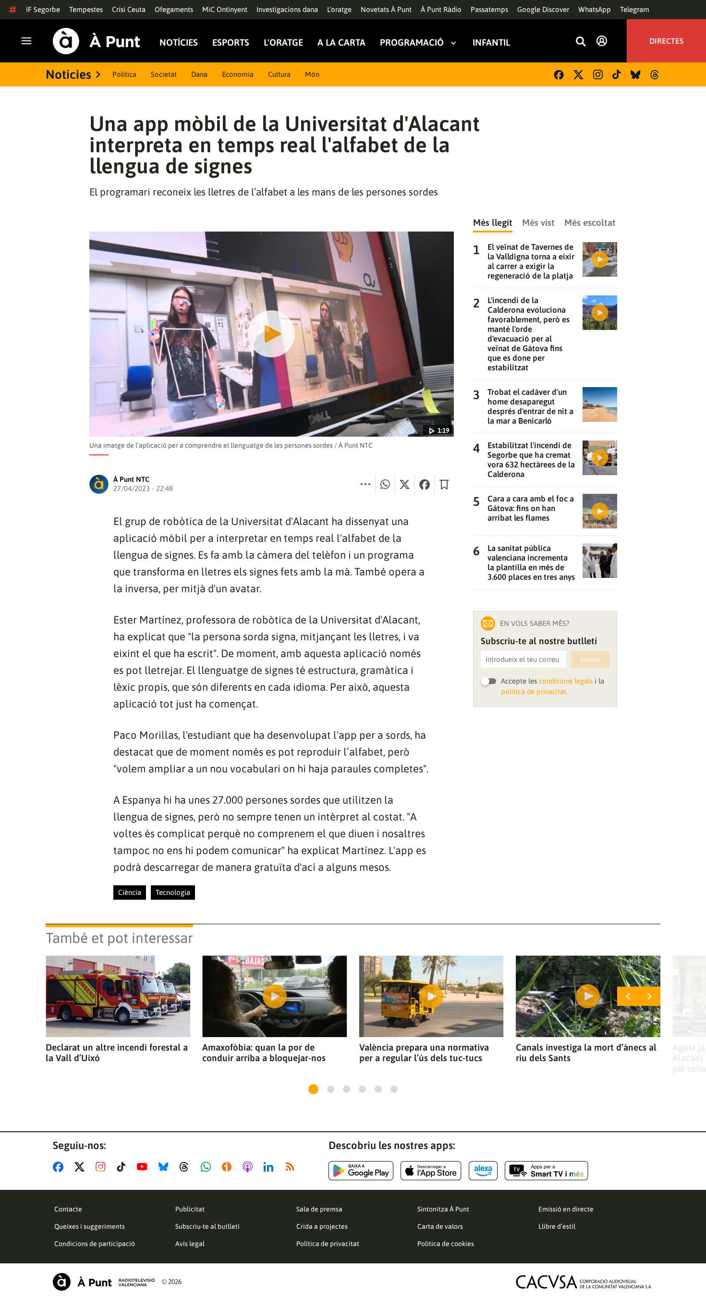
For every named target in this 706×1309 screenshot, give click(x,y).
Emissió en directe (566, 1209)
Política (124, 74)
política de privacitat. (534, 691)
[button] (313, 1089)
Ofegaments (174, 9)
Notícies (178, 42)
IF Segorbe (43, 9)
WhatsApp (594, 9)
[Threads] (655, 74)
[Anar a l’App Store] (431, 1170)
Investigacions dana (287, 9)
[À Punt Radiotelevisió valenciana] (104, 1282)
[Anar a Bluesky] (165, 1167)
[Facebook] (559, 75)
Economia (238, 74)
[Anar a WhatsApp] (208, 1167)
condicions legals (566, 681)
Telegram (634, 9)
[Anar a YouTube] (144, 1167)
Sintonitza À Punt (443, 1209)
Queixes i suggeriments (89, 1226)
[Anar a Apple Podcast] (249, 1167)
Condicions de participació (94, 1244)
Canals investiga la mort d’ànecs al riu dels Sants (586, 1052)
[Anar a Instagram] (103, 1167)
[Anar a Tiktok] (123, 1167)
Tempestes (86, 9)
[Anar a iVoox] (228, 1167)
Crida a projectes (322, 1226)
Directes (666, 41)
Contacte (68, 1209)
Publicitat (190, 1209)
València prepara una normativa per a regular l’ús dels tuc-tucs (424, 1052)
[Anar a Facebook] (60, 1167)
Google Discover (543, 9)
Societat (164, 74)
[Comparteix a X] (404, 484)
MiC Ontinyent (224, 9)
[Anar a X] (81, 1167)
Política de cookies (445, 1244)
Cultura (279, 74)
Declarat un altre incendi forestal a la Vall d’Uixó (117, 1052)
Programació (412, 42)
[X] (578, 74)
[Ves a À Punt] (96, 41)
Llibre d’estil (556, 1226)
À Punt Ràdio (441, 9)
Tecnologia (173, 892)
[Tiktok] (616, 74)
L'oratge (339, 9)
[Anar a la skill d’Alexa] (483, 1170)
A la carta (341, 42)
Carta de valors (440, 1226)
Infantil (491, 42)
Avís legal (190, 1244)
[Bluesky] (636, 74)
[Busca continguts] (580, 42)
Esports (230, 42)
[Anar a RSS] (292, 1167)
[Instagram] (598, 74)
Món (312, 74)
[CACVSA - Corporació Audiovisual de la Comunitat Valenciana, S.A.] (584, 1282)
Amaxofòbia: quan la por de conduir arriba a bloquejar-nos (264, 1052)
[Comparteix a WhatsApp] (385, 484)
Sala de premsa (319, 1209)
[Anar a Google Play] (361, 1170)
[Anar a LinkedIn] (270, 1167)
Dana (199, 74)
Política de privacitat (327, 1244)
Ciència (129, 892)
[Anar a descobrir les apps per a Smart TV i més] (546, 1170)
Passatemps (489, 9)
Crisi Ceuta (129, 9)
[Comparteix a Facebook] (424, 484)
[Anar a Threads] (187, 1167)
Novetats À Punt (386, 9)
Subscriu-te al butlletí (207, 1226)
